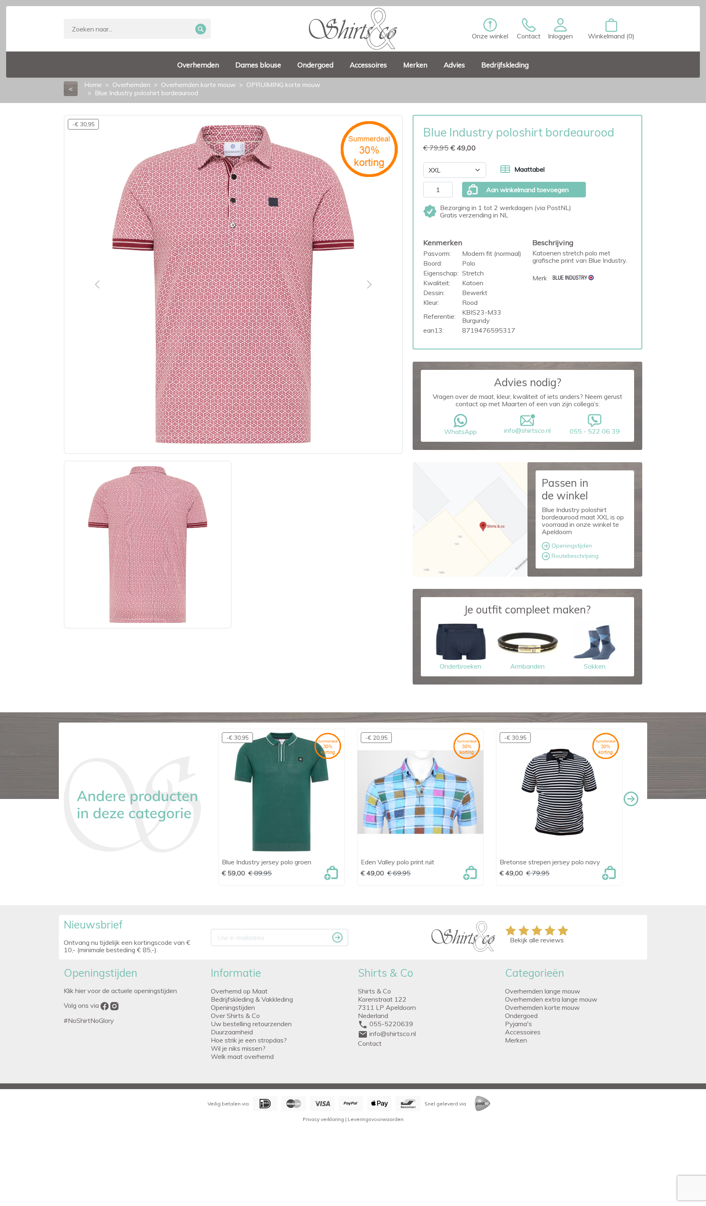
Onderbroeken (460, 666)
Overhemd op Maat (239, 991)
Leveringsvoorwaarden (376, 1119)
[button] (560, 29)
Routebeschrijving (574, 555)
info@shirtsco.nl (527, 430)
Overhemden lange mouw (542, 991)
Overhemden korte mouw (542, 1007)
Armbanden (527, 666)
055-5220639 (391, 1024)
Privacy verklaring (323, 1119)
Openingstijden (571, 545)
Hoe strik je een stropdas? (249, 1040)
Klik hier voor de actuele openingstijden (120, 991)
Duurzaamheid (232, 1032)
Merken (516, 1040)
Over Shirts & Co (235, 1015)
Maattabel (529, 169)
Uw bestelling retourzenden (251, 1024)
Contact (370, 1043)
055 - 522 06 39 (595, 431)
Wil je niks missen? (238, 1048)
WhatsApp (460, 431)
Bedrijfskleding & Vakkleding (252, 999)
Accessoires (523, 1032)
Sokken (594, 666)
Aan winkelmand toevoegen (527, 190)
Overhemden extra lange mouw (551, 999)
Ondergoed (521, 1015)
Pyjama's (518, 1024)
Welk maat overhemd (242, 1056)
